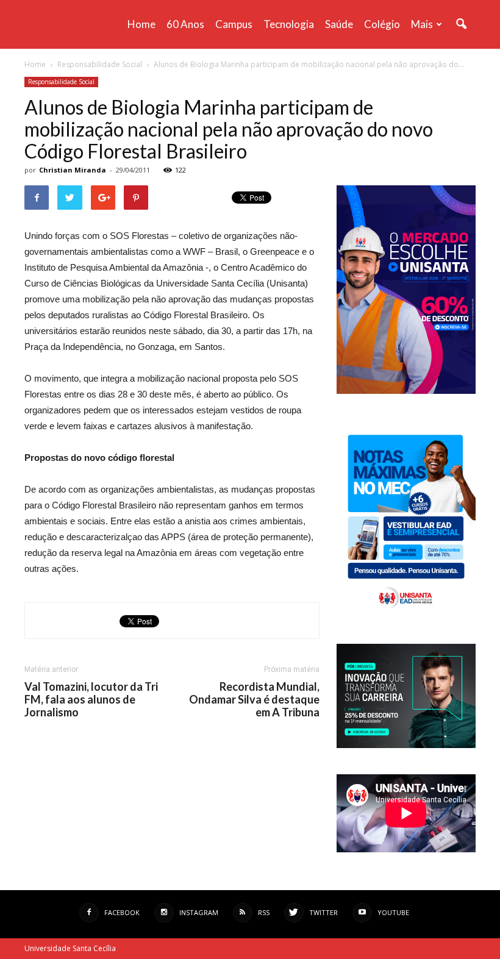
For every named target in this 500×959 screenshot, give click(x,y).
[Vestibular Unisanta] (406, 391)
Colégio (382, 24)
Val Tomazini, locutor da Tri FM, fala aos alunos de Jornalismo (91, 699)
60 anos (185, 24)
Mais (422, 24)
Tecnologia (288, 24)
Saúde (339, 24)
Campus (233, 24)
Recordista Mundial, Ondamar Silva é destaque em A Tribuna (254, 699)
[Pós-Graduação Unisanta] (406, 745)
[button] (461, 24)
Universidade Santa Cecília (70, 948)
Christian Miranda (72, 169)
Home (141, 24)
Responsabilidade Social (61, 81)
